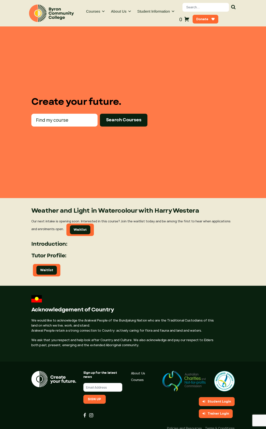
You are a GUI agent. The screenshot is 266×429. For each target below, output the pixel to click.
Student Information (153, 11)
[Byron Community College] (51, 13)
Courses (93, 11)
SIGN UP (94, 399)
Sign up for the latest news (100, 375)
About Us (119, 11)
